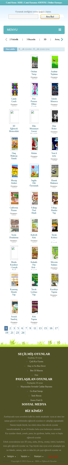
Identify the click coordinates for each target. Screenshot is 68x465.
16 (51, 328)
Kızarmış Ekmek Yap (14, 292)
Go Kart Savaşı (36, 391)
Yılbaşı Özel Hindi (34, 210)
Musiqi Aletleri (14, 181)
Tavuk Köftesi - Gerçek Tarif (54, 240)
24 (22, 332)
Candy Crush (14, 100)
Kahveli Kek (34, 236)
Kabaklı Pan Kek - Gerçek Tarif (34, 267)
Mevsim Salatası (54, 263)
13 (40, 328)
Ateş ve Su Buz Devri (36, 366)
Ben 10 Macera (36, 370)
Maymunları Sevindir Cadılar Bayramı (36, 386)
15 (45, 328)
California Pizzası (14, 209)
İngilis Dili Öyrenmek (34, 183)
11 (34, 328)
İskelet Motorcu (54, 100)
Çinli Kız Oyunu (36, 361)
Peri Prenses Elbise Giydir (34, 103)
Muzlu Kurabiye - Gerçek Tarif (14, 266)
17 (56, 328)
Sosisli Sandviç (14, 317)
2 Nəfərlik (14, 39)
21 (12, 332)
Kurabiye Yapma (54, 290)
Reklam (37, 456)
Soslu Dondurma (13, 236)
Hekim (34, 153)
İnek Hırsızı (36, 395)
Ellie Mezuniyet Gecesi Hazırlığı (34, 130)
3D (45, 39)
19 (6, 332)
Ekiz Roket (54, 127)
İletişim (10, 456)
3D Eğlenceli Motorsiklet (14, 128)
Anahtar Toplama (54, 72)
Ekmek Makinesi (54, 181)
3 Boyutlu (31, 39)
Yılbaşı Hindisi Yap (54, 210)
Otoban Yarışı (34, 72)
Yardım (24, 456)
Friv (36, 375)
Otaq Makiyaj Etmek (13, 156)
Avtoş (57, 39)
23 (17, 332)
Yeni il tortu (54, 154)
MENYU (12, 29)
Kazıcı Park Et (36, 400)
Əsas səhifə (10, 49)
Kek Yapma (34, 317)
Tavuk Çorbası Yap (34, 292)
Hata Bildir (53, 456)
